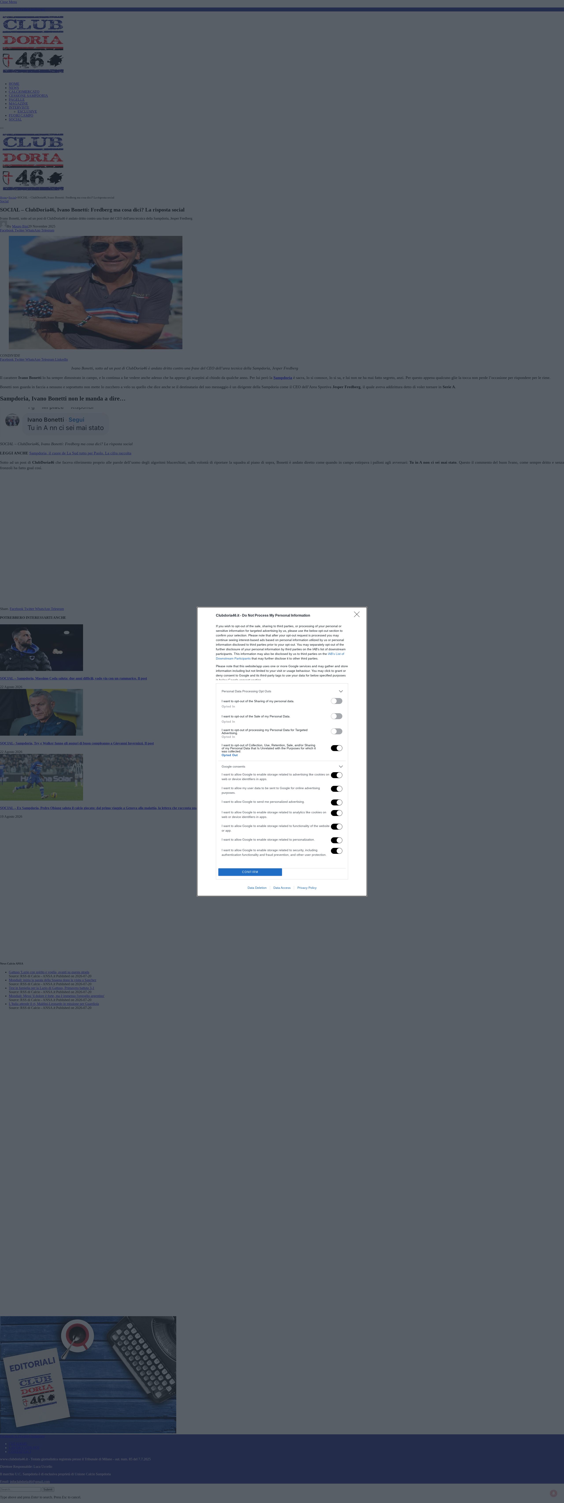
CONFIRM (250, 872)
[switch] (336, 701)
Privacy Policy (307, 887)
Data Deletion (257, 887)
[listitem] (282, 691)
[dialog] (282, 751)
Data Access (282, 887)
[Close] (358, 616)
